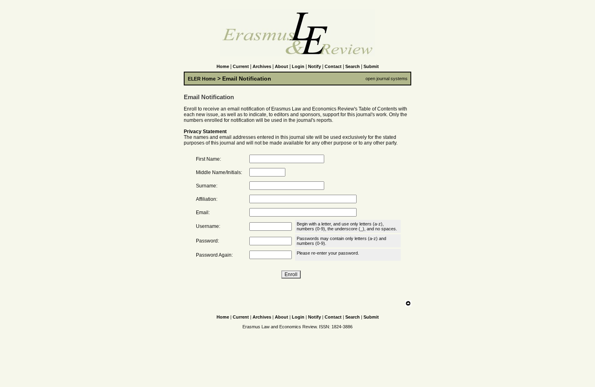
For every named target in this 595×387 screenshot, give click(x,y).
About (281, 66)
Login (298, 66)
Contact (333, 66)
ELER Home (202, 79)
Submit (371, 66)
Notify (314, 66)
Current (241, 66)
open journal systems (387, 78)
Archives (262, 66)
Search (352, 66)
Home (223, 66)
